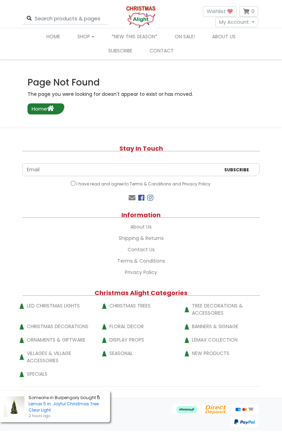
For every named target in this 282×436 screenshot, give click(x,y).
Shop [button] (83, 36)
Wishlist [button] (217, 11)
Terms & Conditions (150, 184)
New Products (210, 353)
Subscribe (120, 50)
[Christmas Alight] (140, 17)
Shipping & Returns (141, 238)
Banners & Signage (215, 326)
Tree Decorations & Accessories (217, 309)
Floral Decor (126, 326)
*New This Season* (134, 36)
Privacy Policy (196, 184)
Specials (37, 374)
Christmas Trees (130, 305)
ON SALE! (185, 36)
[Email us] (132, 198)
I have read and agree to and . (143, 184)
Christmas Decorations (57, 326)
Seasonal (121, 353)
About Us (224, 36)
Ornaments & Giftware (56, 339)
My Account (234, 22)
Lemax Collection (215, 339)
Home (53, 36)
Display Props (126, 339)
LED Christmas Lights (53, 305)
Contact (162, 50)
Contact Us (141, 249)
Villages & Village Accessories (49, 357)
